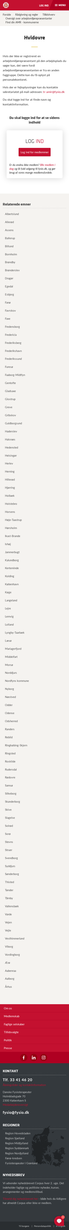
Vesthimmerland (14, 938)
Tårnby (9, 898)
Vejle (8, 930)
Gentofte (10, 383)
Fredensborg (12, 326)
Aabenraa (10, 970)
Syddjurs (10, 866)
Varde (8, 914)
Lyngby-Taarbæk (14, 632)
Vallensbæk (12, 906)
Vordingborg (12, 954)
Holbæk (10, 495)
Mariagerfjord (13, 648)
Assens (9, 230)
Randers (10, 729)
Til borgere (24, 1226)
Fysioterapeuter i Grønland (20, 1163)
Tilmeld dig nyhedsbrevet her (20, 1198)
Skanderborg (12, 801)
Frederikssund (13, 359)
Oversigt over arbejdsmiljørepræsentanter (29, 18)
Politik (8, 1040)
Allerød (9, 222)
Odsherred (11, 721)
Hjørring (10, 487)
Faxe (7, 318)
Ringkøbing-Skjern (16, 745)
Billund (9, 246)
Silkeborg (10, 793)
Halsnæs (10, 439)
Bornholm (11, 254)
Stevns (9, 842)
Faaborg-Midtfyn (15, 375)
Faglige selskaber (14, 1024)
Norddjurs (11, 672)
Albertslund (12, 214)
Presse (8, 1048)
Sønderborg (12, 874)
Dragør (9, 278)
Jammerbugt (12, 552)
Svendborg (11, 858)
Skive (8, 809)
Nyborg (9, 689)
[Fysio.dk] (6, 5)
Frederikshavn (13, 351)
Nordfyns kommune (17, 681)
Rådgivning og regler (26, 14)
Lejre (8, 608)
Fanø (8, 302)
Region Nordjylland (16, 1153)
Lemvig (9, 616)
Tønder (9, 890)
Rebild (9, 737)
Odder (9, 705)
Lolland (9, 624)
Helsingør (11, 455)
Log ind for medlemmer (35, 152)
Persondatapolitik (42, 1226)
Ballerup (10, 238)
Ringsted (10, 753)
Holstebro (11, 503)
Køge (8, 592)
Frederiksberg (13, 343)
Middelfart (11, 657)
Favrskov (10, 310)
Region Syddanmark (16, 1148)
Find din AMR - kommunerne (22, 22)
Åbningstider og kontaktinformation (24, 1085)
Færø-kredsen (13, 1158)
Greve (8, 407)
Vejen (8, 922)
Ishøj (8, 544)
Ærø (7, 962)
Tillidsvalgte (11, 1032)
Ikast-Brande (12, 536)
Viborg (9, 946)
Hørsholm (11, 528)
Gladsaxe (10, 391)
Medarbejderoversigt (15, 1104)
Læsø (8, 640)
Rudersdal (11, 769)
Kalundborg (12, 560)
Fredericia (11, 335)
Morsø (9, 665)
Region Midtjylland (16, 1143)
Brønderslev (12, 270)
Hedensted (11, 447)
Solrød (9, 826)
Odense (9, 713)
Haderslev (11, 431)
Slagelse (10, 817)
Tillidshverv (49, 14)
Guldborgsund (13, 423)
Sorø (8, 834)
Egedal (9, 286)
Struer (8, 850)
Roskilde (10, 761)
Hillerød (10, 479)
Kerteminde (12, 568)
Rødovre (10, 777)
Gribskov (10, 415)
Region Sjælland (14, 1138)
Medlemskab (11, 1016)
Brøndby (10, 262)
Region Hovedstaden (17, 1133)
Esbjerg (9, 294)
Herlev (9, 463)
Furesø (9, 367)
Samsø (9, 785)
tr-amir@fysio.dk (54, 92)
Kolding (9, 576)
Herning (10, 471)
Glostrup (10, 399)
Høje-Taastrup (13, 520)
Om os (8, 1008)
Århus (8, 986)
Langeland (11, 600)
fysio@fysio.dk (16, 1112)
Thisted (9, 882)
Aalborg (9, 978)
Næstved (10, 697)
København (12, 584)
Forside (7, 14)
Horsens (10, 512)
